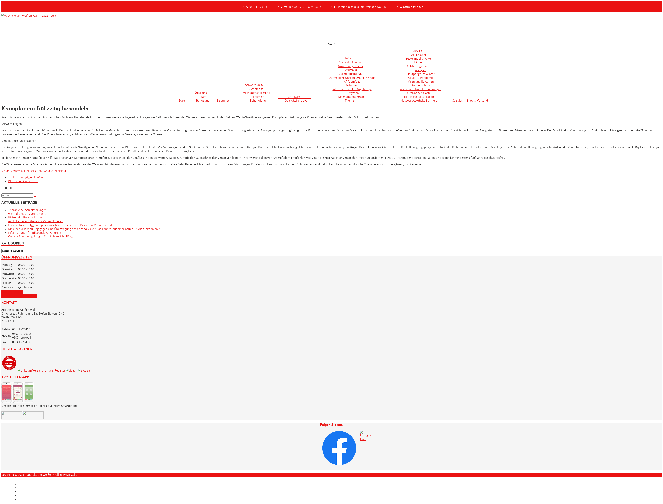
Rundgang (202, 100)
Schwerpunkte (254, 85)
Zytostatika (256, 89)
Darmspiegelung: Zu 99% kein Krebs (352, 78)
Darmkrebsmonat (350, 74)
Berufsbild (350, 70)
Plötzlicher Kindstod (23, 181)
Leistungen (224, 100)
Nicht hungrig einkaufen (25, 177)
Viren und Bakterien (421, 81)
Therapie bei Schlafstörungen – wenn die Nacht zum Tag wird (28, 212)
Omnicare (294, 96)
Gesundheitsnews (350, 62)
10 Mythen (352, 93)
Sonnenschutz (420, 85)
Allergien (420, 70)
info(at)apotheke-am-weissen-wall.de (362, 6)
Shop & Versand (477, 100)
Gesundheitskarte (419, 93)
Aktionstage (419, 55)
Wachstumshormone (256, 93)
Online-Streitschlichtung (33, 499)
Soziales (457, 100)
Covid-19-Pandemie (420, 78)
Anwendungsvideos (350, 66)
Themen (350, 100)
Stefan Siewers (10, 171)
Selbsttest (351, 85)
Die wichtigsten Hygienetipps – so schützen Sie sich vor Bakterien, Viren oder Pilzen (62, 225)
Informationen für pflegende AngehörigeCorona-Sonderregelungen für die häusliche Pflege (41, 234)
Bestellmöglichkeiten (419, 58)
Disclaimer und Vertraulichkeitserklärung (44, 488)
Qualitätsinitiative (296, 100)
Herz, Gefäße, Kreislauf (51, 171)
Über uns (201, 93)
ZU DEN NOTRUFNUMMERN (19, 296)
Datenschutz (26, 491)
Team (202, 97)
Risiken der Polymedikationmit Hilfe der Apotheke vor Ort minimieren (35, 219)
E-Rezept (419, 62)
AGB (20, 495)
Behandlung (258, 100)
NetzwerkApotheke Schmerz (419, 100)
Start (182, 100)
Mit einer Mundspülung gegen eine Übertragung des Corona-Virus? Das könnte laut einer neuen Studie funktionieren (84, 229)
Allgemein (258, 97)
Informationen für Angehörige (352, 89)
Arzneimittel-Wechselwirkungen (420, 89)
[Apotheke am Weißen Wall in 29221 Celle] (29, 15)
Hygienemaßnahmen (350, 97)
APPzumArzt (352, 81)
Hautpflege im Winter (421, 74)
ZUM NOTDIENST (12, 292)
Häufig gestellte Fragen (419, 97)
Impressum (25, 484)
